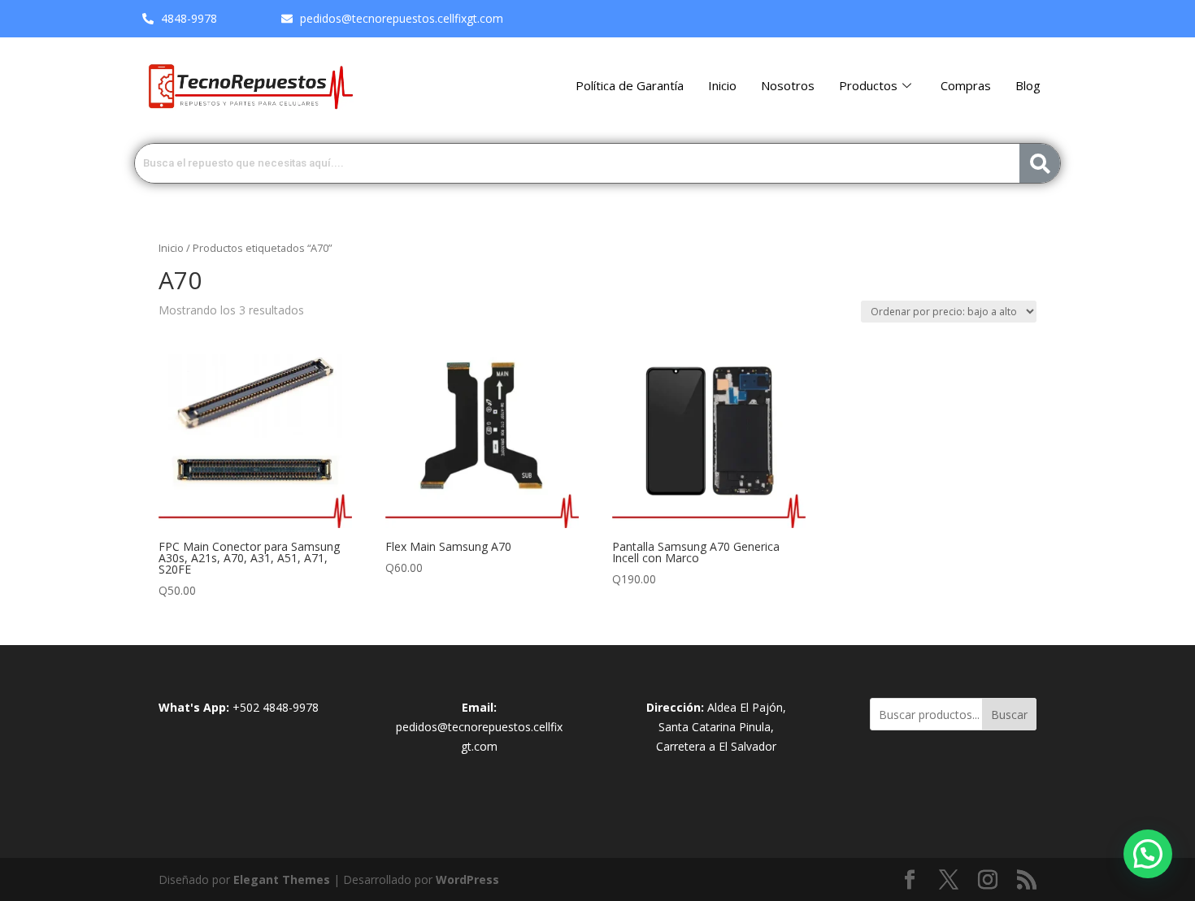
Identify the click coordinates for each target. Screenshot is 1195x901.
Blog (1028, 85)
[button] (1147, 854)
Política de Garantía (630, 85)
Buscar (1009, 714)
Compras (966, 85)
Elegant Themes (281, 879)
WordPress (467, 879)
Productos (868, 85)
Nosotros (788, 85)
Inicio (722, 85)
